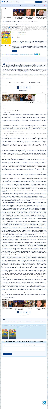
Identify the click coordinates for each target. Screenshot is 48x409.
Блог (10, 5)
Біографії (5, 5)
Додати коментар (7, 353)
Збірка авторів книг (23, 5)
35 (26, 87)
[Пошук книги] (33, 2)
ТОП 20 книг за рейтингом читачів (35, 5)
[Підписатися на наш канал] (44, 5)
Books (13, 2)
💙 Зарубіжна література (13, 27)
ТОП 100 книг (14, 5)
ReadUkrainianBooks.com (28, 71)
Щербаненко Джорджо (24, 42)
